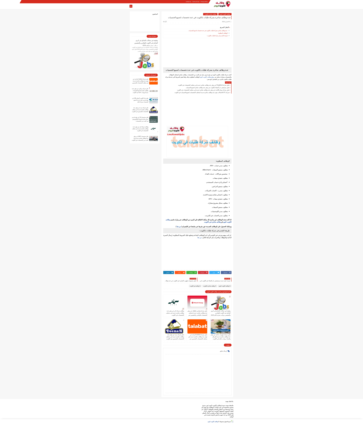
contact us (188, 1)
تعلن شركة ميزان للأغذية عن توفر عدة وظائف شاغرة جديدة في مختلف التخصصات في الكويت (203, 90)
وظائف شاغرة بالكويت (210, 14)
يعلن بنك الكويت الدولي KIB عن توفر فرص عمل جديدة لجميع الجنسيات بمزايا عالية (140, 100)
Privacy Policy (204, 1)
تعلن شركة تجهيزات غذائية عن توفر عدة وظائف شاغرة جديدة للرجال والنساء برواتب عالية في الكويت (220, 337)
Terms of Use (195, 1)
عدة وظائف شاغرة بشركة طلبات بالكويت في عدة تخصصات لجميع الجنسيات (208, 30)
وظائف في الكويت (194, 286)
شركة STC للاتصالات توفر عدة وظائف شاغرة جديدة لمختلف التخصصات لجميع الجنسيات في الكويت (202, 92)
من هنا (179, 226)
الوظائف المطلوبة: (223, 33)
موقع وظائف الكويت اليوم (207, 77)
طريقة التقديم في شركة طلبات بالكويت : (217, 35)
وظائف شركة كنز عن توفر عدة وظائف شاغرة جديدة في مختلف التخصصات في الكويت (175, 313)
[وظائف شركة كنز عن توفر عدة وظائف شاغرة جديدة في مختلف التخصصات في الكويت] (174, 303)
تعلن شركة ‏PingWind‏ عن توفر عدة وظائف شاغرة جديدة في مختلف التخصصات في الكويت (203, 85)
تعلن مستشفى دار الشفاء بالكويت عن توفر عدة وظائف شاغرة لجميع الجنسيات (207, 87)
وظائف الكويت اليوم (225, 14)
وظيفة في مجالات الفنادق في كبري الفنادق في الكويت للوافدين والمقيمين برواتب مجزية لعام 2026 (220, 313)
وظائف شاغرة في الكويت (212, 222)
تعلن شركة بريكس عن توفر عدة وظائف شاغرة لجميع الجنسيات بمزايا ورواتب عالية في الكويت (140, 90)
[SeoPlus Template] (232, 421)
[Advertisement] (197, 52)
